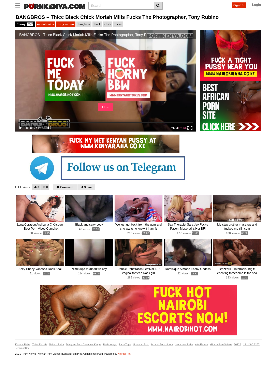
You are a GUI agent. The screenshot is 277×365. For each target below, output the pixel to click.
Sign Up (238, 5)
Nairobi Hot (124, 353)
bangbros (84, 24)
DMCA (237, 344)
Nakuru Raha (56, 344)
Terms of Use (22, 348)
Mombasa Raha (184, 344)
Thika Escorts (39, 344)
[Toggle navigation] (19, 5)
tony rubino (66, 24)
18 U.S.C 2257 (251, 344)
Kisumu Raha (22, 344)
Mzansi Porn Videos (162, 344)
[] (158, 6)
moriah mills (45, 24)
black (97, 24)
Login (256, 4)
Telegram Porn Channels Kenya (83, 344)
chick (107, 24)
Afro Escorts (201, 344)
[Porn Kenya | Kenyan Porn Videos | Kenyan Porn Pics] (54, 5)
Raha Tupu (125, 344)
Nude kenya (110, 344)
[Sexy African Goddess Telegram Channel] (106, 167)
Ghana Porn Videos (221, 344)
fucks (118, 24)
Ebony (25, 24)
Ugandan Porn (141, 344)
